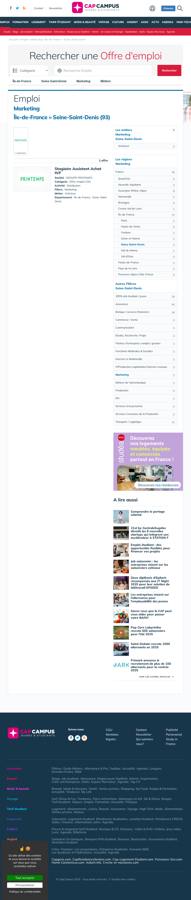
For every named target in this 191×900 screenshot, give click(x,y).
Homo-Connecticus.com (68, 862)
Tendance (73, 792)
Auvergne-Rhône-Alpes (146, 190)
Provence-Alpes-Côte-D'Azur (146, 274)
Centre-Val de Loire (146, 208)
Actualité (128, 768)
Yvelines (147, 232)
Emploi (5, 22)
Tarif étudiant (60, 22)
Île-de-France (146, 214)
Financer (67, 822)
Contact (38, 8)
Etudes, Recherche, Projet (144, 335)
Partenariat (174, 734)
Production (144, 390)
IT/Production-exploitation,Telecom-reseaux (144, 367)
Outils (142, 31)
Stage (15, 31)
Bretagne (146, 202)
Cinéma (159, 829)
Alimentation (173, 809)
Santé (93, 788)
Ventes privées (109, 788)
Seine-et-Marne (147, 238)
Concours (126, 829)
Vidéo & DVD (143, 829)
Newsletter (55, 8)
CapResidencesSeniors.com (92, 859)
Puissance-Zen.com (168, 859)
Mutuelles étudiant (65, 842)
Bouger (167, 799)
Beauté (57, 788)
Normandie (146, 196)
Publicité (172, 730)
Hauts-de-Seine (147, 226)
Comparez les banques (67, 839)
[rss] (24, 8)
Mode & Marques (75, 788)
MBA (78, 771)
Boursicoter (139, 839)
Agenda (167, 22)
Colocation (59, 819)
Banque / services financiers (144, 312)
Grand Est (146, 178)
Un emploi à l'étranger (112, 31)
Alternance (59, 31)
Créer (55, 849)
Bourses (123, 839)
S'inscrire (168, 8)
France (144, 171)
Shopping (127, 788)
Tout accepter (25, 878)
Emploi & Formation (162, 788)
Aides (56, 822)
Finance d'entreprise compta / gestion (144, 343)
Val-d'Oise (147, 256)
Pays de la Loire (146, 268)
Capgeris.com (61, 859)
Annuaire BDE (139, 849)
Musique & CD (108, 829)
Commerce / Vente (144, 319)
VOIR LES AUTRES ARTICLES (156, 677)
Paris (147, 220)
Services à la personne (144, 406)
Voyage (103, 22)
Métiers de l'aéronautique (144, 382)
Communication (144, 327)
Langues (155, 768)
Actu (155, 22)
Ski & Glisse (152, 799)
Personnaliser (24, 885)
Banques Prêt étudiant (100, 839)
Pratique (131, 802)
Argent (132, 22)
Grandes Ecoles (62, 771)
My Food (142, 788)
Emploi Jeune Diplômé (78, 31)
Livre (55, 832)
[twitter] (17, 8)
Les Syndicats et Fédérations (72, 852)
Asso (144, 22)
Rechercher (169, 70)
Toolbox (114, 768)
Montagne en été (130, 799)
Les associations (86, 849)
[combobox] (24, 81)
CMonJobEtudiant (43, 31)
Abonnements (77, 809)
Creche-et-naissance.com (121, 862)
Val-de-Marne (147, 250)
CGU (109, 730)
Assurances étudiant (162, 839)
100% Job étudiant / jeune (144, 296)
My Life (86, 792)
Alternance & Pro (96, 768)
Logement (39, 22)
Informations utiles (88, 822)
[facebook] (10, 8)
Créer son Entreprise (66, 782)
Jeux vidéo (173, 829)
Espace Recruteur (156, 31)
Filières (57, 768)
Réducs (79, 812)
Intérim (95, 31)
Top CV (135, 782)
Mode (159, 809)
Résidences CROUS (168, 819)
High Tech (183, 22)
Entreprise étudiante (113, 849)
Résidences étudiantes (112, 819)
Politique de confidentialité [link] (25, 891)
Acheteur (146, 146)
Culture (118, 22)
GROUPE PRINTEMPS (79, 177)
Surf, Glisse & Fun (64, 799)
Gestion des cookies (123, 879)
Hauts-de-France (146, 262)
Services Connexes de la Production (144, 414)
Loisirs (92, 809)
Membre (154, 9)
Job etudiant (26, 31)
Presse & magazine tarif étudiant (74, 829)
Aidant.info (93, 862)
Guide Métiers (73, 768)
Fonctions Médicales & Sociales (144, 351)
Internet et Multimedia (144, 359)
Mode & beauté (85, 22)
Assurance (144, 304)
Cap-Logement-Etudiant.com (133, 859)
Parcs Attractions (105, 799)
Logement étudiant (81, 819)
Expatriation (131, 31)
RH (144, 398)
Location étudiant (141, 819)
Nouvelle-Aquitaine (146, 184)
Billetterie (80, 832)
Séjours (77, 802)
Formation (20, 22)
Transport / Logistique (144, 421)
